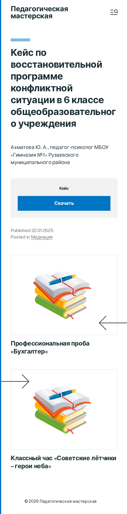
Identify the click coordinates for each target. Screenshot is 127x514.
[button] (114, 12)
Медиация (42, 236)
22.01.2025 (43, 230)
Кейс (64, 188)
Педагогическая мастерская (39, 12)
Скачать (64, 203)
